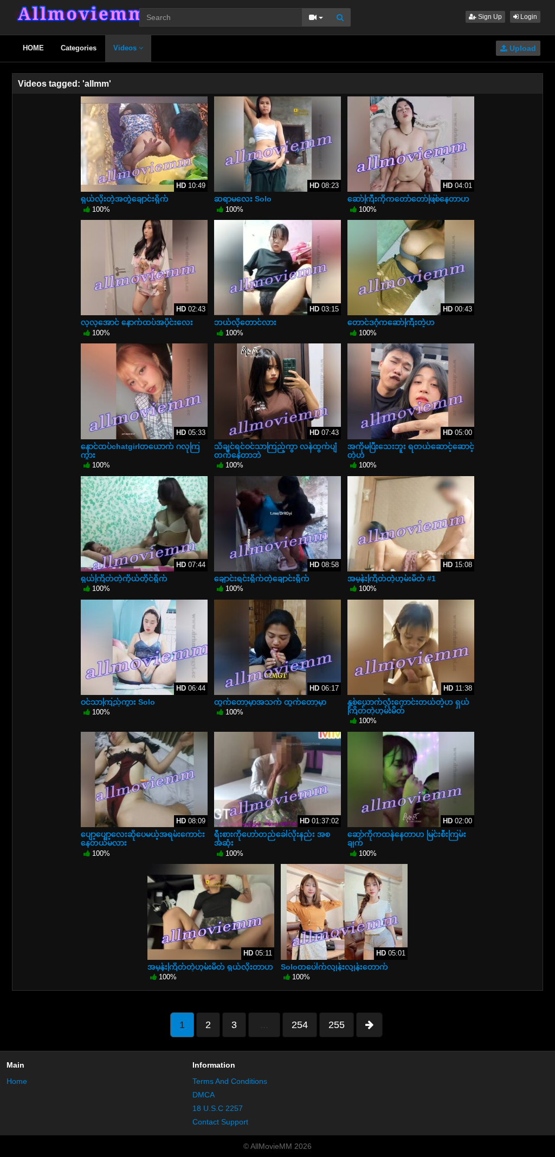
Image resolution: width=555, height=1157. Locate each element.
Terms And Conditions (229, 1081)
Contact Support (220, 1121)
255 (336, 1024)
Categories (78, 48)
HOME (33, 48)
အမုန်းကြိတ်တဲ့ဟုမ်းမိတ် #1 (391, 578)
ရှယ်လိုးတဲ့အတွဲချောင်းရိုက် (125, 198)
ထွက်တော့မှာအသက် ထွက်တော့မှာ (270, 702)
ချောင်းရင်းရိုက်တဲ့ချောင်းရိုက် (261, 578)
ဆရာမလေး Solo (243, 198)
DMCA (203, 1094)
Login (528, 17)
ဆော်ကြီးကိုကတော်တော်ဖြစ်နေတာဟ (408, 198)
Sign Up (489, 17)
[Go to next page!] (369, 1024)
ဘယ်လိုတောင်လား (245, 322)
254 (300, 1024)
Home (17, 1081)
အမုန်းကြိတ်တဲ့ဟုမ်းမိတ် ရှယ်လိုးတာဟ (210, 967)
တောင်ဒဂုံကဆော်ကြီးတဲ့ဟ (391, 322)
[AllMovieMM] (81, 13)
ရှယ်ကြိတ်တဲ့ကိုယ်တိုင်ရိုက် (124, 578)
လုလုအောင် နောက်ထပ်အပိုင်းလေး (137, 322)
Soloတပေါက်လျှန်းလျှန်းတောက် (334, 967)
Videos (126, 48)
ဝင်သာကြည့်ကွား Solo (118, 702)
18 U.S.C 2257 (217, 1108)
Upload (521, 48)
